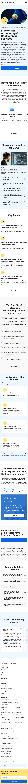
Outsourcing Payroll (6, 743)
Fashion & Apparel (5, 699)
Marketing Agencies (19, 709)
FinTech (16, 702)
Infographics (4, 683)
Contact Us (14, 515)
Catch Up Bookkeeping (7, 748)
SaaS (16, 699)
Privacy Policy (4, 693)
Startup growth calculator (7, 691)
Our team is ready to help (19, 455)
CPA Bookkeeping (5, 753)
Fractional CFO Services (7, 728)
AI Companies (4, 714)
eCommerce (4, 707)
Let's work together (14, 540)
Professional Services (6, 702)
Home (2, 26)
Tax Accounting (5, 736)
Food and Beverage (19, 717)
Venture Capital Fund (6, 719)
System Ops (4, 733)
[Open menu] (26, 2)
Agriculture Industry (6, 722)
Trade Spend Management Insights (9, 738)
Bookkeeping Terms (6, 686)
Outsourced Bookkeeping (7, 731)
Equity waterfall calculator (7, 688)
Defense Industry (19, 722)
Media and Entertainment (7, 712)
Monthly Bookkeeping (6, 746)
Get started (14, 133)
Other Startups (4, 704)
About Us (3, 669)
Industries (7, 26)
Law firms (3, 717)
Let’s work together (14, 68)
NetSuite (3, 741)
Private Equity (18, 712)
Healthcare (4, 709)
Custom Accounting (6, 751)
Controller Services (6, 756)
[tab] (5, 490)
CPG (16, 704)
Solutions (3, 726)
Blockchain (17, 707)
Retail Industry (18, 719)
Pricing (2, 672)
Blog (2, 681)
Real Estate (17, 714)
